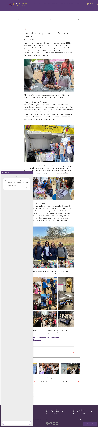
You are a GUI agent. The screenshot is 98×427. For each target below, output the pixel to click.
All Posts (21, 20)
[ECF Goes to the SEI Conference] (70, 368)
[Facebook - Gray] (50, 423)
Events (37, 20)
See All (78, 360)
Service (44, 20)
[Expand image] (40, 188)
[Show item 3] (45, 264)
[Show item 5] (62, 264)
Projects (29, 20)
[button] (40, 4)
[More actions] (73, 29)
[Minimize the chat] (30, 172)
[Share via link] (34, 348)
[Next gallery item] (72, 243)
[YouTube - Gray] (54, 423)
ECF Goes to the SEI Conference (71, 376)
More (67, 20)
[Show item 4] (53, 264)
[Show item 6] (70, 264)
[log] (17, 297)
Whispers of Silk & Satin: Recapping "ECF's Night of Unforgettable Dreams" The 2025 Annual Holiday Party (49, 377)
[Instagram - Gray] (57, 423)
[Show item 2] (37, 264)
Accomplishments (56, 20)
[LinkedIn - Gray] (47, 423)
